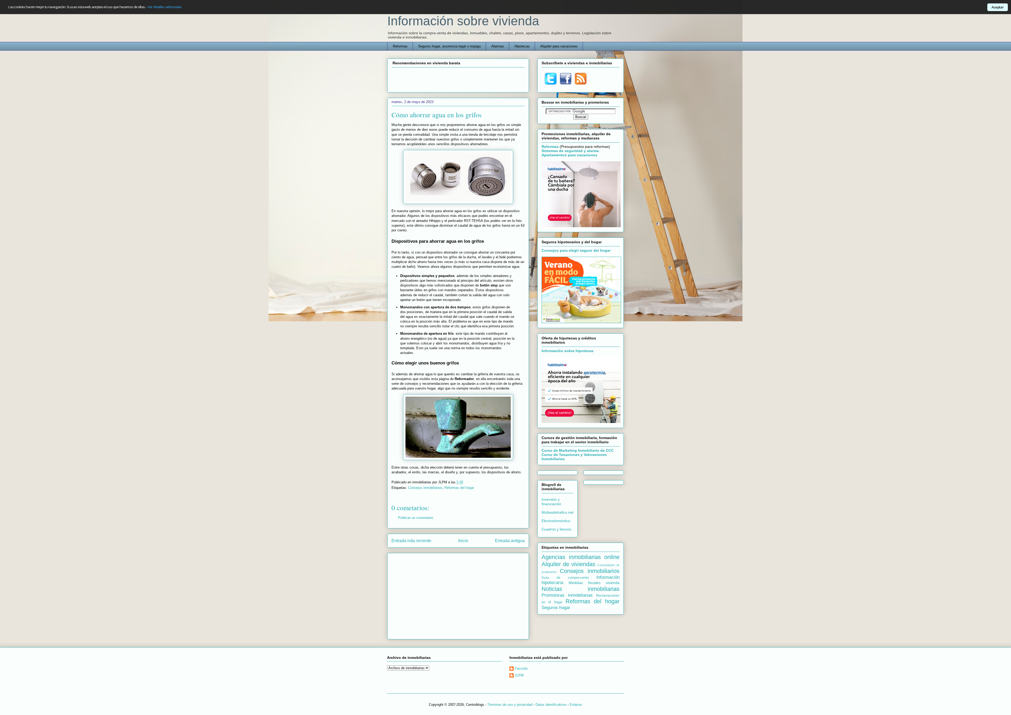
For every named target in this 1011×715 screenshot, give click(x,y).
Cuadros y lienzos (556, 529)
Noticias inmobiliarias (581, 589)
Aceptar (998, 7)
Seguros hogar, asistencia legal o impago (449, 46)
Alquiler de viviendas (568, 564)
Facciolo (521, 668)
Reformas (400, 46)
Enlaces (576, 705)
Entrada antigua (510, 540)
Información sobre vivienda (463, 21)
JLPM (519, 675)
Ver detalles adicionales (165, 6)
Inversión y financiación (551, 501)
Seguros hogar (556, 607)
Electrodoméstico (556, 521)
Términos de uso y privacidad (509, 705)
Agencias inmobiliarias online (581, 557)
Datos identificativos (551, 705)
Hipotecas (522, 46)
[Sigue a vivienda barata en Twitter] (551, 83)
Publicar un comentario (415, 518)
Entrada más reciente (411, 540)
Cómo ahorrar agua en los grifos (436, 114)
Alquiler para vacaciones (559, 46)
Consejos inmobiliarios (425, 488)
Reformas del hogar (459, 488)
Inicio (463, 540)
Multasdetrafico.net (557, 512)
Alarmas (497, 46)
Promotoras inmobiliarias (567, 595)
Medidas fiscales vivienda (594, 583)
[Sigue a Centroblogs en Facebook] (566, 83)
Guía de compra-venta (565, 578)
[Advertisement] (458, 79)
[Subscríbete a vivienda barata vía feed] (581, 83)
